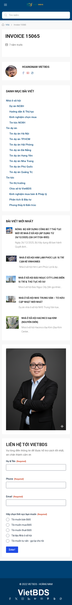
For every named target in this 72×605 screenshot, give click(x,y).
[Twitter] (17, 599)
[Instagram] (23, 599)
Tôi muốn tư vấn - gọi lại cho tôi (27, 541)
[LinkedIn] (29, 599)
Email (14, 496)
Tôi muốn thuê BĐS (21, 530)
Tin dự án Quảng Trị (20, 172)
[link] (9, 230)
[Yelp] (55, 599)
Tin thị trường (17, 183)
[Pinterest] (49, 599)
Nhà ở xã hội (13, 100)
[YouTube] (42, 599)
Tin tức (10, 177)
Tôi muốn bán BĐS (21, 519)
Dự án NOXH (16, 106)
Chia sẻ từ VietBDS (20, 188)
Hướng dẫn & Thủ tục (21, 111)
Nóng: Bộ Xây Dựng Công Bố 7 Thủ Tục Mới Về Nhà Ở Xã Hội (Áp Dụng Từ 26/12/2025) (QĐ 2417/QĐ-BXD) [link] (38, 233)
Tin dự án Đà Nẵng (20, 150)
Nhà (7, 25)
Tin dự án (11, 128)
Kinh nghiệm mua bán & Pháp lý (28, 194)
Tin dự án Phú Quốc (21, 166)
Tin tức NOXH (17, 122)
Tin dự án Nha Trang (21, 161)
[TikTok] (61, 599)
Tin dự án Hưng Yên (21, 155)
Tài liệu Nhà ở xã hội (21, 535)
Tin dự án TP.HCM (19, 139)
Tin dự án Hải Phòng (21, 144)
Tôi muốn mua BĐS (21, 525)
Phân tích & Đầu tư (20, 199)
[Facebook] (10, 599)
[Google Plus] (36, 599)
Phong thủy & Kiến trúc (22, 205)
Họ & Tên (16, 461)
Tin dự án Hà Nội (19, 133)
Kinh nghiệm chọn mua (23, 117)
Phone (15, 479)
